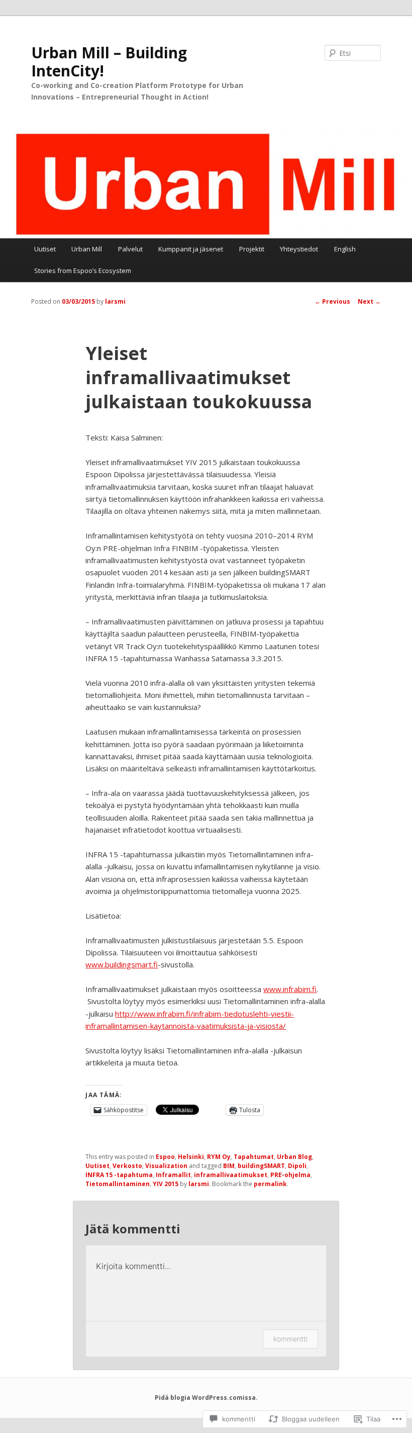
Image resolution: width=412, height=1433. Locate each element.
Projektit (251, 248)
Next (369, 301)
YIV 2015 (165, 1184)
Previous (332, 301)
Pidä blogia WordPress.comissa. (206, 1397)
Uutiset (45, 248)
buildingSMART (261, 1165)
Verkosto (127, 1165)
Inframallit (173, 1175)
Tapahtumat (254, 1156)
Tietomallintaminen (117, 1184)
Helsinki (191, 1156)
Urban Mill (86, 248)
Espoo (165, 1156)
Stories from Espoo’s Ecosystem (82, 270)
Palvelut (130, 248)
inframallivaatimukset (230, 1175)
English (345, 248)
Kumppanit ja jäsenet (190, 248)
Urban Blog (294, 1156)
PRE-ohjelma (290, 1175)
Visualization (166, 1165)
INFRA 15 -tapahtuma (119, 1175)
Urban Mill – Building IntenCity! (109, 61)
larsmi (115, 301)
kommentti (290, 1338)
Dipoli (297, 1165)
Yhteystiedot (299, 248)
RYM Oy (219, 1156)
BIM (229, 1165)
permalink (270, 1184)
